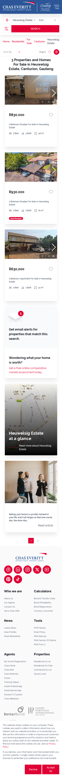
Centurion (39, 41)
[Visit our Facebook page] (8, 569)
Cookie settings (13, 769)
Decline (33, 769)
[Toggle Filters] (6, 28)
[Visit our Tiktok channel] (18, 579)
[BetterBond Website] (14, 711)
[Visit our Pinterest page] (8, 579)
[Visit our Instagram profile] (27, 569)
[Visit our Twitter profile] (37, 569)
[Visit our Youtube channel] (47, 569)
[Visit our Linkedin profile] (18, 569)
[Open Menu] (56, 7)
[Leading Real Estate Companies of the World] (45, 7)
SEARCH (35, 28)
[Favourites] (51, 115)
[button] (34, 20)
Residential (18, 41)
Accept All (51, 769)
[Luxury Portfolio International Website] (41, 711)
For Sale (29, 41)
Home (6, 41)
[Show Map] (56, 52)
